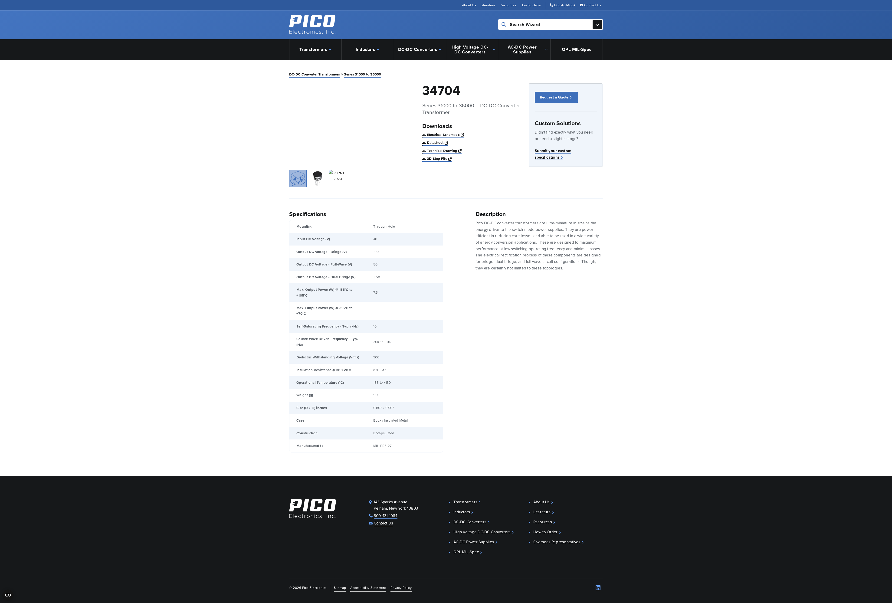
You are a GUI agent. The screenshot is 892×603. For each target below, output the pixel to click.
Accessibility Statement (368, 587)
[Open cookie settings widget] (7, 595)
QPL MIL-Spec (576, 49)
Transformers (313, 49)
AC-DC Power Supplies (522, 49)
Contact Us (592, 5)
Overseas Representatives (556, 542)
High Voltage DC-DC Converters (470, 49)
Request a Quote (554, 97)
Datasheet (437, 142)
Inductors (365, 49)
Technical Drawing (444, 150)
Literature (488, 5)
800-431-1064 (564, 5)
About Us (469, 5)
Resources (508, 5)
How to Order (531, 5)
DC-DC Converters (417, 49)
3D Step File (439, 158)
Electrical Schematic (445, 134)
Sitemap (340, 587)
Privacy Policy (401, 587)
